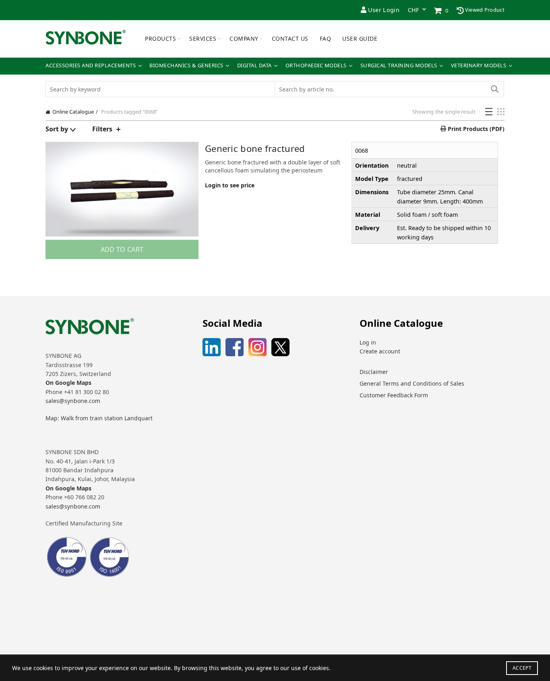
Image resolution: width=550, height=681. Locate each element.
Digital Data (254, 65)
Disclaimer (374, 372)
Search (494, 89)
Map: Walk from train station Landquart (99, 418)
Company (244, 38)
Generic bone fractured (255, 148)
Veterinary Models (479, 65)
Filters (102, 129)
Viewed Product (484, 9)
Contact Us (290, 38)
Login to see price (229, 185)
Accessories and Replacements (90, 65)
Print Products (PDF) (475, 129)
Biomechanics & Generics (186, 65)
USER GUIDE (359, 38)
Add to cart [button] (122, 249)
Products (160, 38)
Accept (522, 667)
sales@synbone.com (72, 401)
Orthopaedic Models (316, 65)
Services (202, 38)
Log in (368, 342)
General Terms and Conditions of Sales (412, 383)
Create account (380, 351)
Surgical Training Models (398, 65)
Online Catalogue (73, 111)
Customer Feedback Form (394, 395)
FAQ (325, 38)
